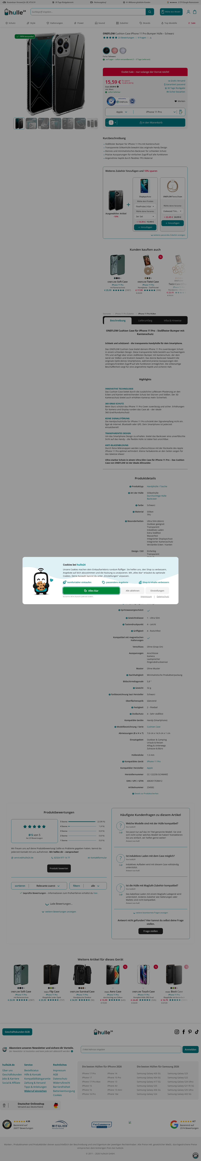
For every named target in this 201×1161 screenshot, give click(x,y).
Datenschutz (163, 596)
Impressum (146, 596)
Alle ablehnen (132, 590)
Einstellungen (157, 590)
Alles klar (93, 590)
